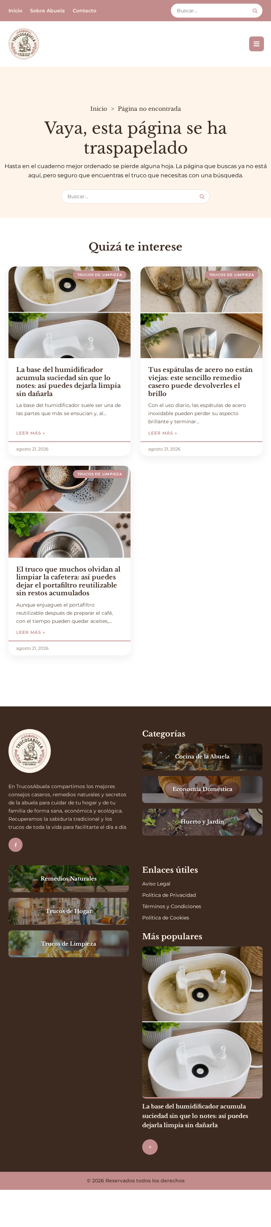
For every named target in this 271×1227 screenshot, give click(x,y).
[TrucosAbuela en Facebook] (15, 845)
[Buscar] (255, 11)
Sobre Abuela (47, 10)
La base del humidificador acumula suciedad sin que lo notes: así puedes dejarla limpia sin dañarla (68, 382)
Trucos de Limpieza (99, 275)
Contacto (84, 10)
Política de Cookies (165, 917)
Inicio (15, 10)
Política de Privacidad (169, 895)
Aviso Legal (156, 884)
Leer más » (51, 433)
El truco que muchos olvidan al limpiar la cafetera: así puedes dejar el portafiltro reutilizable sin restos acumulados (68, 581)
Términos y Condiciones (171, 906)
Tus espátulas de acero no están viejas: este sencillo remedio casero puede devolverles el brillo (200, 382)
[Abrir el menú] (256, 43)
